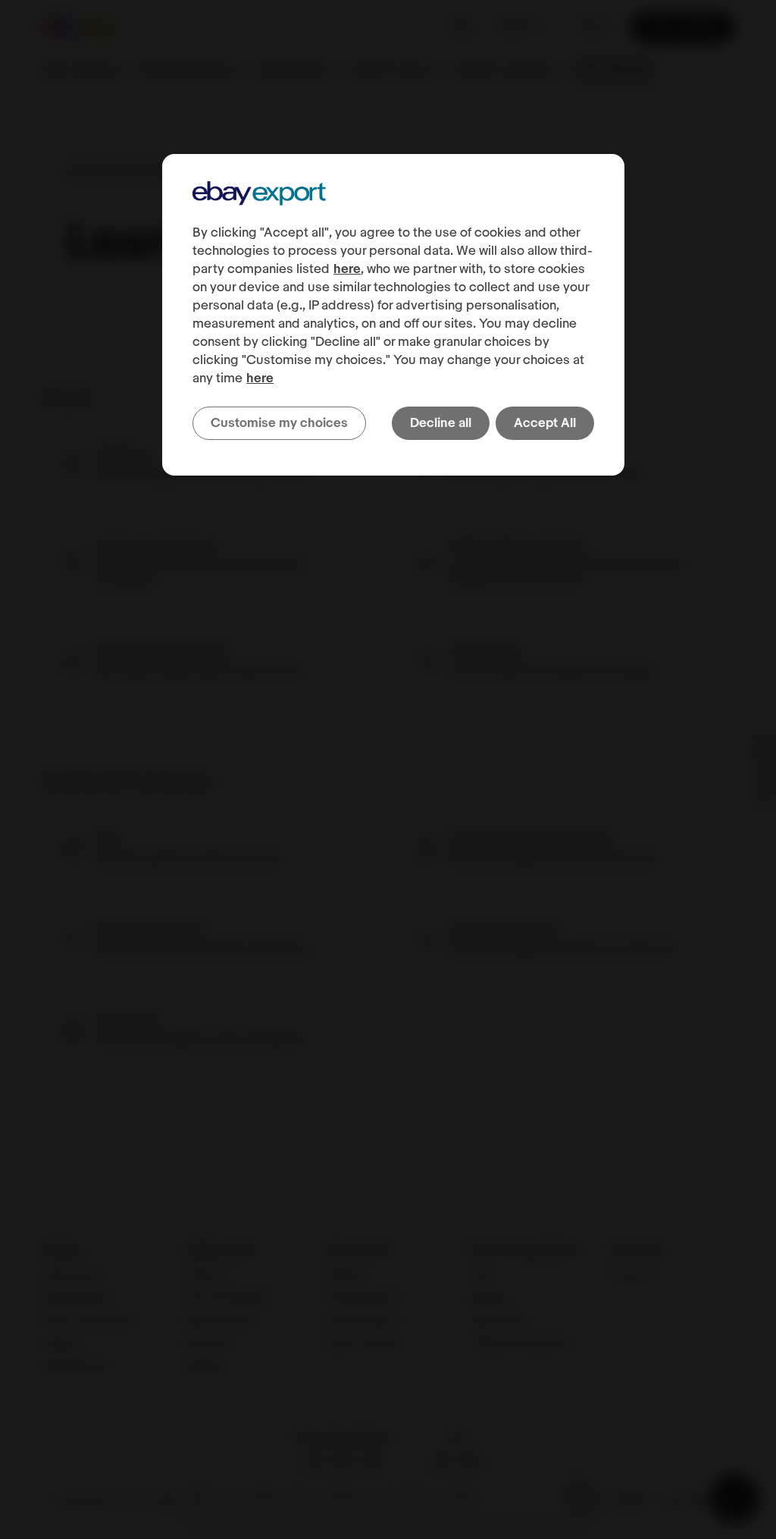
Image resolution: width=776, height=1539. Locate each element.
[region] (393, 315)
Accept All (545, 423)
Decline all (440, 423)
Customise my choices (279, 423)
